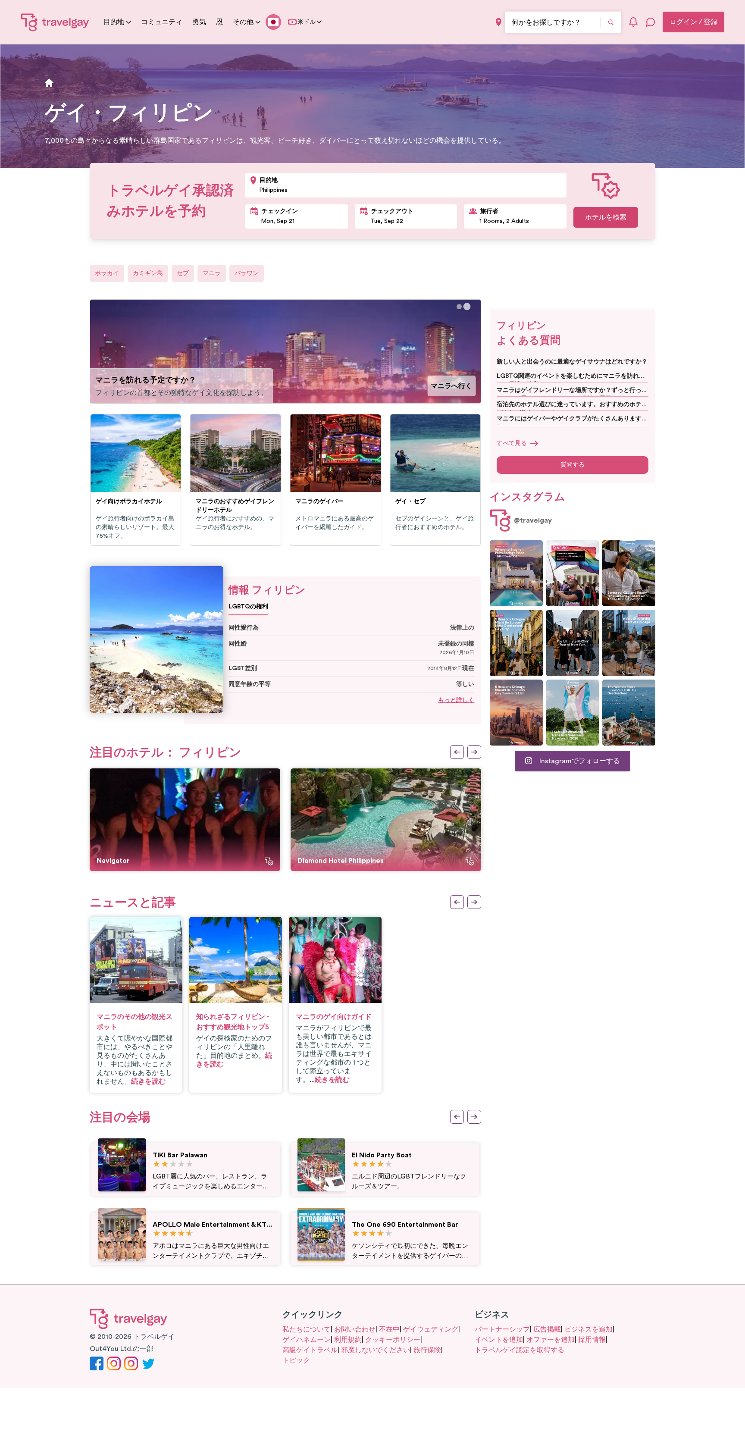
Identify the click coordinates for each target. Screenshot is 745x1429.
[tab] (459, 306)
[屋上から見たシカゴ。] (628, 643)
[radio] (157, 1164)
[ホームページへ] (55, 22)
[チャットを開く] (650, 22)
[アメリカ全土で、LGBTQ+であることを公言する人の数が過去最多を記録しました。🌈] (572, 573)
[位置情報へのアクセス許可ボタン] (498, 22)
